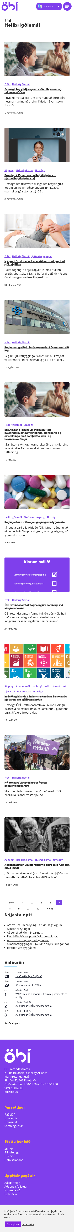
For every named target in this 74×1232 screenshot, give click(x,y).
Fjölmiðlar (10, 1194)
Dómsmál (10, 1122)
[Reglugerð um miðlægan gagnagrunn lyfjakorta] (37, 492)
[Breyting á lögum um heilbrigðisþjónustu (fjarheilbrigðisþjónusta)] (37, 145)
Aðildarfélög (12, 1183)
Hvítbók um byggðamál (22, 948)
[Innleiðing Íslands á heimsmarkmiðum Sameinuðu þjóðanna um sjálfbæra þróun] (37, 661)
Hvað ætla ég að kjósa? (28, 976)
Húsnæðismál (59, 686)
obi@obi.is (11, 1092)
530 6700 (17, 1088)
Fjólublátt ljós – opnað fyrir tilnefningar (32, 936)
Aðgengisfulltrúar (16, 1186)
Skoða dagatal (12, 1023)
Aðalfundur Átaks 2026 (28, 985)
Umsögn (40, 170)
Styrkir (8, 1149)
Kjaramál (9, 691)
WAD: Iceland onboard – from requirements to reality (41, 995)
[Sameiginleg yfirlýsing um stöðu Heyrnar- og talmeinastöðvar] (37, 59)
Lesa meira (28, 1224)
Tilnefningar (12, 1152)
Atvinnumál (23, 686)
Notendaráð (12, 1190)
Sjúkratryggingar (41, 256)
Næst (50, 908)
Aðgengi (9, 170)
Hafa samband (13, 1160)
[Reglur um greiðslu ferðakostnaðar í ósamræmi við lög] (37, 317)
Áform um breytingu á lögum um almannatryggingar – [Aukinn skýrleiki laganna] (38, 942)
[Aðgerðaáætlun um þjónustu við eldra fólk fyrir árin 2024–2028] (37, 834)
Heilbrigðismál (21, 84)
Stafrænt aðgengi (34, 517)
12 (38, 908)
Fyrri (11, 902)
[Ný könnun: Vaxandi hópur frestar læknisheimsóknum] (37, 752)
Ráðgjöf (9, 1114)
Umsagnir (10, 1118)
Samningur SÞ (13, 1126)
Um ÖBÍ (9, 1156)
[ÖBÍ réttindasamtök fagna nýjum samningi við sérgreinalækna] (37, 575)
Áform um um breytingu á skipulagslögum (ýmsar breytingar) (34, 927)
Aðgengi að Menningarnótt (25, 932)
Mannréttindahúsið (17, 1076)
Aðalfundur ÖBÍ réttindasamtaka (33, 1006)
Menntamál (24, 691)
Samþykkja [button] (13, 1224)
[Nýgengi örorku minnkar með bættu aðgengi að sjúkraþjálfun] (37, 231)
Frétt (7, 84)
